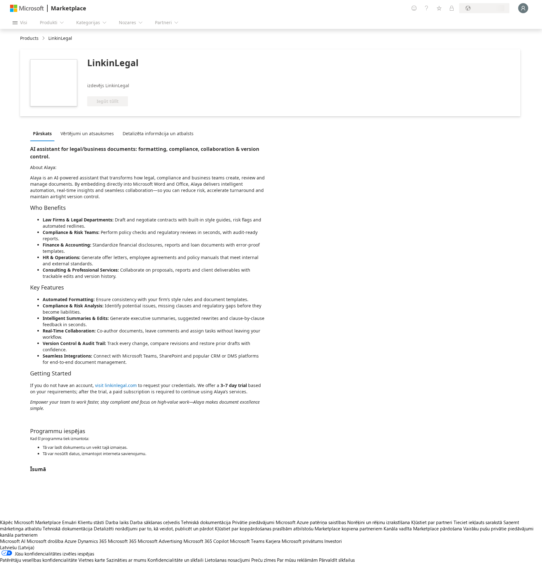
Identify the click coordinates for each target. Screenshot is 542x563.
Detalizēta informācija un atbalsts (158, 133)
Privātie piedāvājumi (253, 522)
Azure (71, 541)
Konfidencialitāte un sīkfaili (175, 560)
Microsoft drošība (45, 541)
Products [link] (29, 38)
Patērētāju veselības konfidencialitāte (38, 560)
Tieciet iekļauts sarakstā (478, 522)
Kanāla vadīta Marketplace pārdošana (423, 528)
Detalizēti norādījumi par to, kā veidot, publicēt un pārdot (154, 528)
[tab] (44, 133)
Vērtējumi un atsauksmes (87, 133)
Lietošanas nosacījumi (227, 560)
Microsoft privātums (302, 541)
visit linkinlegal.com (116, 385)
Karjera (273, 541)
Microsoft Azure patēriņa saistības (311, 522)
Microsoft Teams (247, 541)
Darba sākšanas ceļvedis (155, 522)
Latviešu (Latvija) (17, 547)
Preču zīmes (263, 560)
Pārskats (42, 133)
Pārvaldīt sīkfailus (337, 560)
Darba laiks (117, 522)
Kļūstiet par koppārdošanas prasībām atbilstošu (264, 528)
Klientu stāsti (91, 522)
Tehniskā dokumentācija (206, 522)
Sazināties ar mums (126, 560)
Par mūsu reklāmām (297, 560)
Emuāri (69, 522)
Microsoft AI (12, 541)
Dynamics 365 (92, 541)
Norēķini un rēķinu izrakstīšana (378, 522)
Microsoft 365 (122, 541)
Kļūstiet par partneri (431, 522)
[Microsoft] (27, 8)
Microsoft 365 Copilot (206, 541)
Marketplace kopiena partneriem (348, 528)
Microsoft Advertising (160, 541)
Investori (333, 541)
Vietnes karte (91, 560)
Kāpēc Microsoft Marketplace (30, 522)
